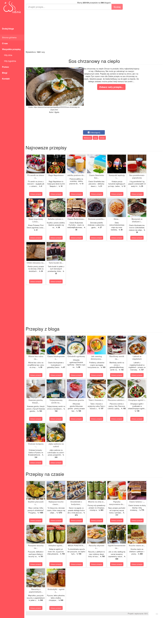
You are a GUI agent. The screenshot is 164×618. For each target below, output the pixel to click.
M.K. (146, 613)
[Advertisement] (94, 30)
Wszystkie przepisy (11, 49)
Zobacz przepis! (35, 194)
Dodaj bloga (8, 28)
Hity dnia (7, 55)
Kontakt (6, 78)
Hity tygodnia (9, 61)
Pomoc (5, 66)
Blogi (4, 72)
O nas (5, 43)
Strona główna (9, 37)
